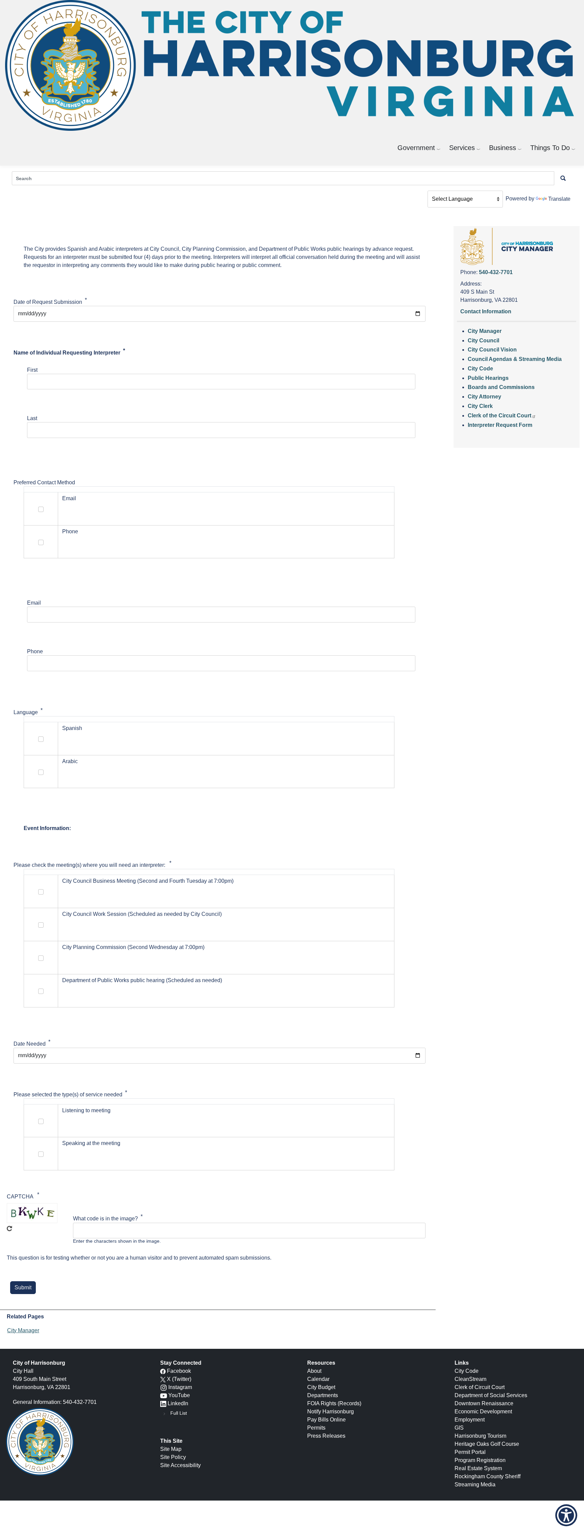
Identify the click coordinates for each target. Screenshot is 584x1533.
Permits (316, 1428)
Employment (470, 1419)
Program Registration (480, 1460)
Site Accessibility (180, 1465)
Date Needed (30, 1044)
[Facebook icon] (163, 1371)
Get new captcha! (9, 1230)
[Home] (292, 65)
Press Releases (326, 1436)
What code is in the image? (105, 1219)
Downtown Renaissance (484, 1403)
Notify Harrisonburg (330, 1411)
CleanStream (470, 1379)
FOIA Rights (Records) (334, 1403)
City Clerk (480, 406)
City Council (483, 340)
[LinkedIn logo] (163, 1403)
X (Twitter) (179, 1379)
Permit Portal (470, 1452)
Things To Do (550, 147)
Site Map (170, 1449)
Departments (322, 1395)
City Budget (321, 1387)
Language (26, 712)
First (32, 370)
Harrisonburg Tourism (480, 1436)
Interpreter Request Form (500, 425)
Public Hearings (488, 378)
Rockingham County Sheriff (487, 1476)
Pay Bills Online (326, 1419)
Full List (178, 1413)
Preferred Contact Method (44, 482)
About (314, 1371)
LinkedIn (178, 1403)
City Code (480, 368)
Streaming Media (475, 1484)
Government (416, 147)
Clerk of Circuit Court (480, 1387)
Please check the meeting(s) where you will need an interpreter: (90, 865)
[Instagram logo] (163, 1387)
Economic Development (483, 1411)
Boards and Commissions (501, 387)
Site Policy (173, 1457)
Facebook (179, 1371)
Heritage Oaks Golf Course (487, 1444)
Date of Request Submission (48, 302)
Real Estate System (478, 1468)
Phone (35, 651)
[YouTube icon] (163, 1395)
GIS (459, 1428)
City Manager (23, 1330)
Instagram (180, 1387)
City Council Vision (492, 349)
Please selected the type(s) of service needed (68, 1094)
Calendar (318, 1379)
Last (32, 418)
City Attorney (484, 396)
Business (502, 147)
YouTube (179, 1395)
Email (34, 603)
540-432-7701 (496, 272)
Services (462, 147)
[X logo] (163, 1379)
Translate (559, 199)
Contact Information (485, 311)
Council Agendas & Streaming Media (515, 359)
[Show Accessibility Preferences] (566, 1515)
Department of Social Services (491, 1395)
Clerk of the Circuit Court (499, 415)
